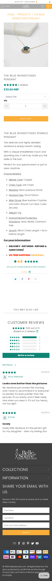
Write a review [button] (26, 355)
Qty (5, 100)
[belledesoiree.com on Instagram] (23, 543)
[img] (9, 372)
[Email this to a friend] (35, 279)
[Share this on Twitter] (15, 279)
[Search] (42, 6)
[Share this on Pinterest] (29, 279)
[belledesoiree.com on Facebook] (19, 543)
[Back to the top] (26, 558)
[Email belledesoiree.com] (15, 543)
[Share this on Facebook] (22, 279)
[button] (11, 84)
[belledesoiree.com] (26, 6)
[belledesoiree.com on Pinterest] (28, 543)
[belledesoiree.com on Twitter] (33, 543)
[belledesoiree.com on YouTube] (37, 543)
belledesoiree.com (17, 566)
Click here (37, 255)
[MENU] (1, 6)
